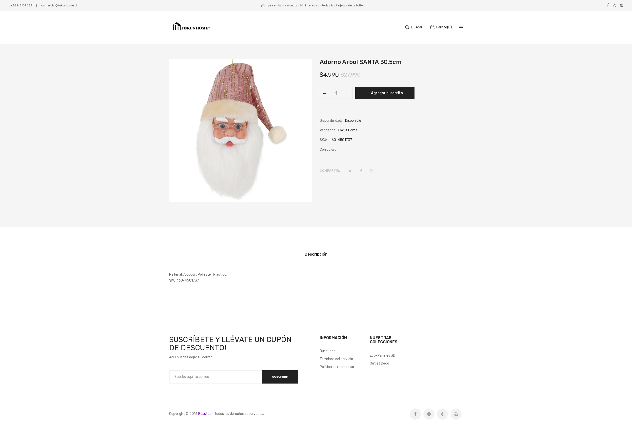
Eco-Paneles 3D (382, 355)
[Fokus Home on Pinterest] (442, 414)
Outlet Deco (379, 363)
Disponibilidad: (331, 121)
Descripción (316, 254)
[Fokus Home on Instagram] (428, 414)
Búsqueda (328, 351)
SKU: (323, 140)
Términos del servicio (336, 359)
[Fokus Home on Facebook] (415, 414)
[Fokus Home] (190, 27)
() (444, 27)
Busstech (206, 414)
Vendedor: (328, 130)
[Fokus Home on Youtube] (456, 414)
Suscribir (280, 376)
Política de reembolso (337, 367)
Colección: (328, 149)
